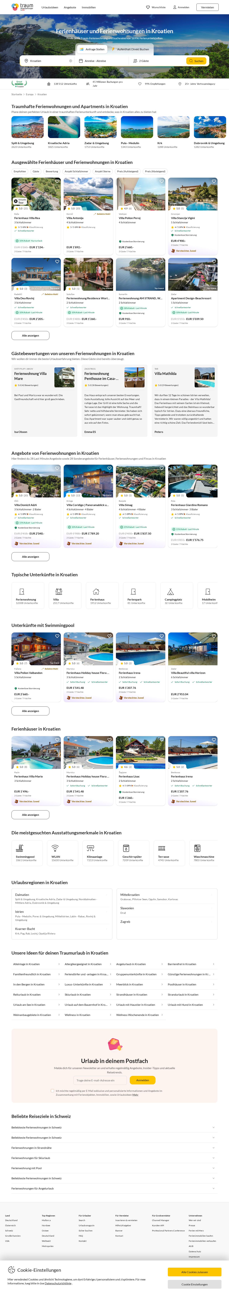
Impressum (194, 1256)
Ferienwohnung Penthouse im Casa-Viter (100, 378)
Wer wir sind (195, 1220)
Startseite (16, 94)
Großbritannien (13, 1235)
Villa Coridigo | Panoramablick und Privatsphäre (97, 505)
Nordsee (46, 1225)
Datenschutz (195, 1251)
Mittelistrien (62, 916)
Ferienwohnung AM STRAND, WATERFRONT (148, 298)
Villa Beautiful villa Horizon (188, 672)
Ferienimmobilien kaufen (201, 1235)
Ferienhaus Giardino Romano (189, 505)
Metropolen (47, 1246)
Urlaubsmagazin (87, 1225)
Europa (29, 94)
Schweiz (9, 1230)
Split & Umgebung (22, 143)
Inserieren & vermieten (126, 1220)
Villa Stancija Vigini (183, 218)
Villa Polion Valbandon (28, 672)
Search (82, 1220)
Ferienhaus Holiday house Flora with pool (93, 672)
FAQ (81, 1235)
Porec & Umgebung (43, 916)
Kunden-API (158, 1225)
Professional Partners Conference (168, 1230)
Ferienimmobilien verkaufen (202, 1241)
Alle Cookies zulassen (194, 1272)
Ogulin (152, 899)
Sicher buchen (86, 1230)
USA (7, 1241)
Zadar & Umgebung (96, 143)
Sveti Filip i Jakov (23, 369)
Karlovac (173, 899)
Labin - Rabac (77, 916)
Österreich (10, 1225)
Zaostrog (90, 369)
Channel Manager (160, 1220)
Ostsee (45, 1230)
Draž (123, 912)
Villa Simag (125, 505)
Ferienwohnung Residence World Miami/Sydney (97, 298)
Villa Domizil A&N (25, 505)
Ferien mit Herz (196, 1230)
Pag (22, 933)
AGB (191, 1246)
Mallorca (46, 1220)
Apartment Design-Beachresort (191, 298)
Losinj (34, 933)
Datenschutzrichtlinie (58, 1283)
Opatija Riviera (47, 933)
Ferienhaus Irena (129, 672)
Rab (28, 933)
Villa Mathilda (165, 373)
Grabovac (125, 899)
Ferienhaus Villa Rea (27, 218)
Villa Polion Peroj (129, 218)
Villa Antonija (75, 218)
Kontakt (82, 1241)
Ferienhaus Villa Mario (28, 776)
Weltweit (46, 1241)
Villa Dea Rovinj (24, 298)
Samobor (162, 899)
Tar (156, 369)
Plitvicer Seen (139, 899)
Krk (159, 143)
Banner (119, 1230)
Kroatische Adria (58, 143)
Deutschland (11, 1220)
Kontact (119, 1235)
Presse (192, 1225)
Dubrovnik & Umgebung (209, 143)
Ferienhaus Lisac (129, 776)
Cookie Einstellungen (195, 1284)
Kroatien (42, 94)
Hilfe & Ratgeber (123, 1225)
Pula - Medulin (130, 143)
